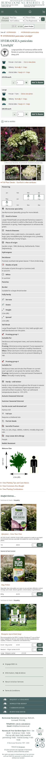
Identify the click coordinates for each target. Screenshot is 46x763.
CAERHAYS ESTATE (17, 707)
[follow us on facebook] (37, 742)
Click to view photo (30, 62)
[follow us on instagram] (42, 742)
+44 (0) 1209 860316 (22, 724)
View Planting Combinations (12, 489)
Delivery (11, 67)
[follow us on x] (42, 747)
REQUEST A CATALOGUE (19, 699)
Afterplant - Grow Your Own (11, 534)
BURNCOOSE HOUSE (17, 712)
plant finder (28, 26)
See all (3, 32)
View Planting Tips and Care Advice (15, 483)
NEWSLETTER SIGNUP (18, 703)
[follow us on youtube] (37, 747)
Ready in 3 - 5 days (24, 72)
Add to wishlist (8, 121)
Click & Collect (13, 72)
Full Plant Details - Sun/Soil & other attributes (19, 182)
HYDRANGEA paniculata (30, 32)
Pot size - (12, 62)
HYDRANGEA (11, 32)
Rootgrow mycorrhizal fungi (11, 634)
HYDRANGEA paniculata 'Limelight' (17, 36)
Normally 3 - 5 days (21, 67)
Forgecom (22, 747)
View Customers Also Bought (13, 486)
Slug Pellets (5, 585)
